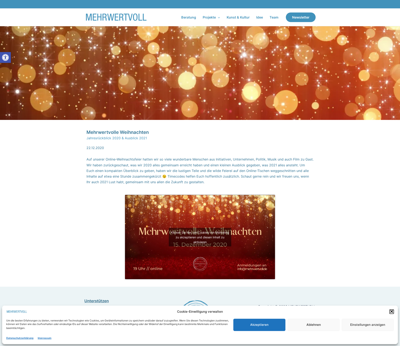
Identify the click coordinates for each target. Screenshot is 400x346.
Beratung (188, 17)
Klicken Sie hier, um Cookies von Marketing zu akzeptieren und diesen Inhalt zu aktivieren (200, 237)
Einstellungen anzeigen (367, 324)
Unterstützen (96, 301)
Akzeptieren (259, 324)
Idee (259, 17)
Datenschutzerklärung (20, 338)
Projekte (209, 17)
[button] (5, 57)
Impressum (44, 338)
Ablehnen (313, 324)
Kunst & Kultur (238, 17)
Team (274, 17)
